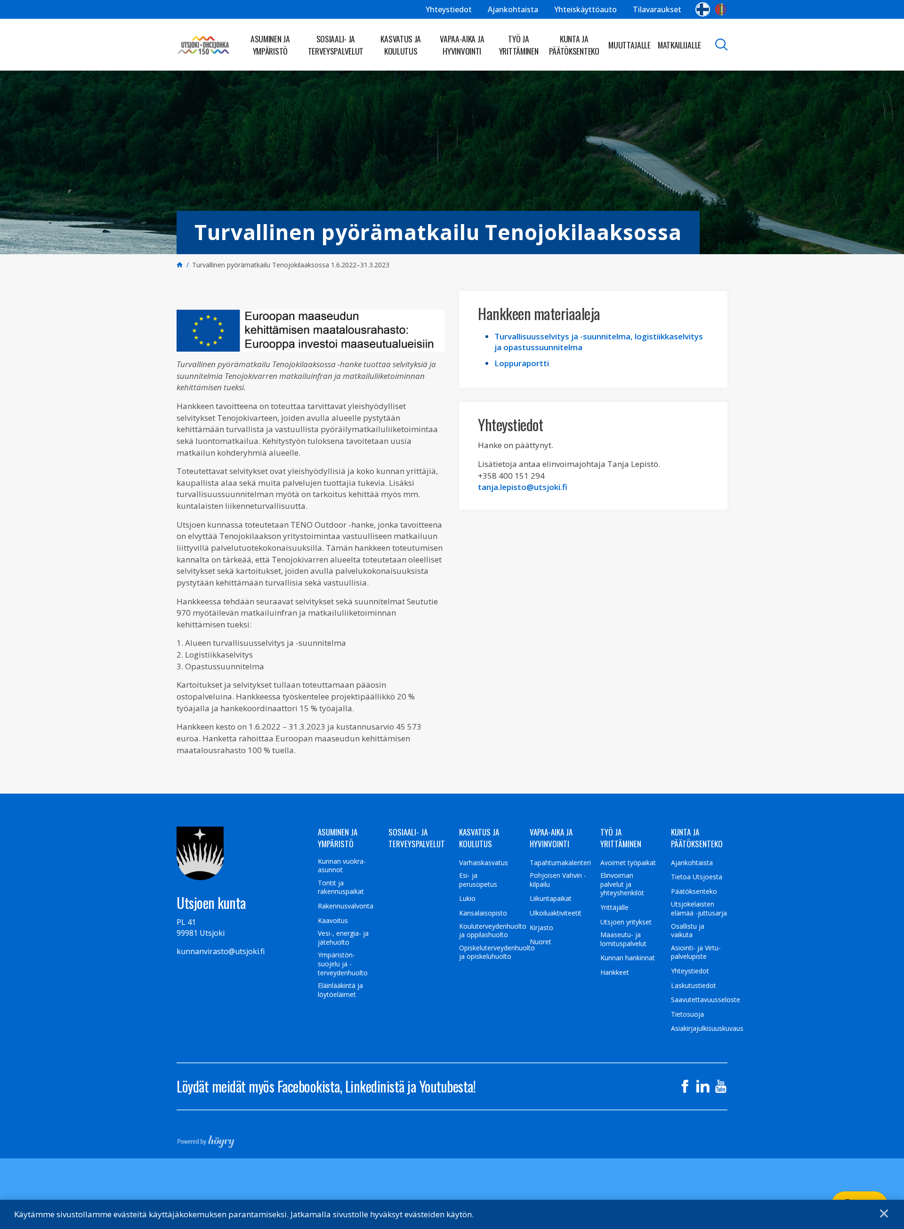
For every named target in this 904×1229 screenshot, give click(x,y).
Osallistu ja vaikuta (687, 931)
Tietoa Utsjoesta (696, 877)
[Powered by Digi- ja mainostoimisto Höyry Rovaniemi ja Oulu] (206, 1138)
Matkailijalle (679, 45)
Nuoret (540, 942)
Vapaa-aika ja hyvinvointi (462, 44)
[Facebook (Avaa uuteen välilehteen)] (685, 1086)
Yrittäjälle (614, 907)
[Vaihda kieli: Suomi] (702, 9)
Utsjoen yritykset (626, 922)
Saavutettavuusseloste (705, 1000)
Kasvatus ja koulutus (400, 44)
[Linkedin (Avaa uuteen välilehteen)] (703, 1086)
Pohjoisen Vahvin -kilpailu (558, 880)
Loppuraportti (521, 363)
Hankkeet (614, 972)
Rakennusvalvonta (345, 906)
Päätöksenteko (694, 891)
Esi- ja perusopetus (478, 880)
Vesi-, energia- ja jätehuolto (343, 938)
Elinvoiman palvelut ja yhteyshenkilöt (622, 884)
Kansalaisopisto (483, 913)
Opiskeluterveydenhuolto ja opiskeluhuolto (497, 952)
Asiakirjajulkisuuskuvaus (707, 1028)
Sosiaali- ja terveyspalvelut (336, 44)
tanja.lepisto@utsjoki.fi (522, 487)
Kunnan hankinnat (627, 958)
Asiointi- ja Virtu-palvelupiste (696, 952)
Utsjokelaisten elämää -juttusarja (699, 908)
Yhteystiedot (449, 9)
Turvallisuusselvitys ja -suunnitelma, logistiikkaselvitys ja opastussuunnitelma (598, 342)
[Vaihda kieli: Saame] (721, 9)
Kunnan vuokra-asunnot (342, 866)
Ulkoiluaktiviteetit (555, 913)
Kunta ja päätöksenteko (574, 44)
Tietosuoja (687, 1014)
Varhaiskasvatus (483, 863)
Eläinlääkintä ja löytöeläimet (340, 990)
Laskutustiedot (693, 985)
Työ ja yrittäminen (519, 44)
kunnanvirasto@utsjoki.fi (221, 951)
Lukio (467, 898)
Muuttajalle (629, 45)
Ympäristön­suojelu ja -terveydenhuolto (343, 964)
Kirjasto (541, 928)
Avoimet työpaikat (628, 863)
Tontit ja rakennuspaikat (341, 887)
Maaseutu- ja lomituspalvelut (623, 939)
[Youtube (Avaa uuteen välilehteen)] (720, 1086)
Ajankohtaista (513, 9)
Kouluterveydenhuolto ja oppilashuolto (492, 931)
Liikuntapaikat (551, 898)
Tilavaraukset (657, 9)
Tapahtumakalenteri (560, 863)
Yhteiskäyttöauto (585, 9)
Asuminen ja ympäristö (270, 44)
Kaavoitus (333, 920)
